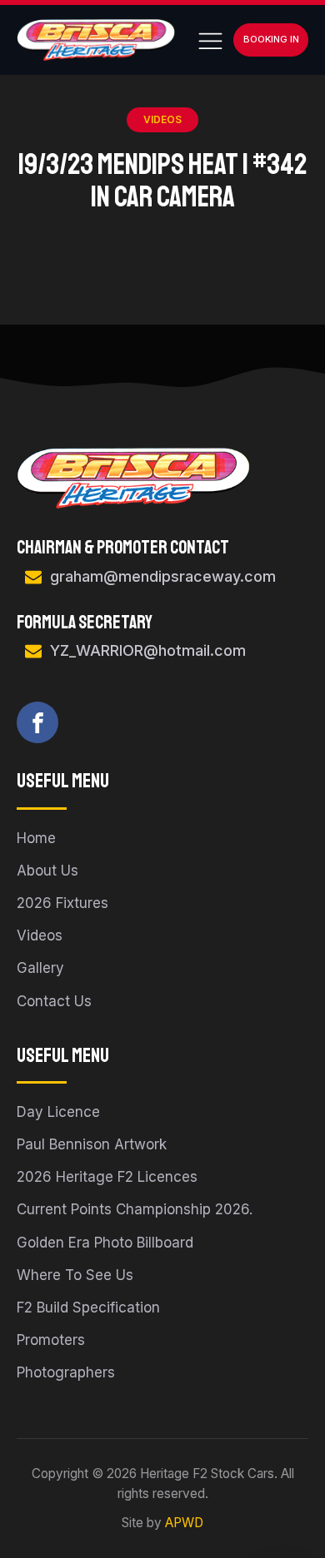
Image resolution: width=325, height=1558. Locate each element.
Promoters (51, 1340)
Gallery (40, 968)
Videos (162, 119)
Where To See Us (75, 1275)
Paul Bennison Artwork (92, 1144)
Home (36, 838)
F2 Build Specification (88, 1307)
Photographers (66, 1372)
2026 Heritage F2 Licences (107, 1176)
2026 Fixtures (62, 903)
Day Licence (58, 1112)
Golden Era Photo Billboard (105, 1242)
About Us (47, 870)
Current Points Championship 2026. (134, 1209)
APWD (184, 1523)
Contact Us (54, 1001)
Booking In (271, 39)
